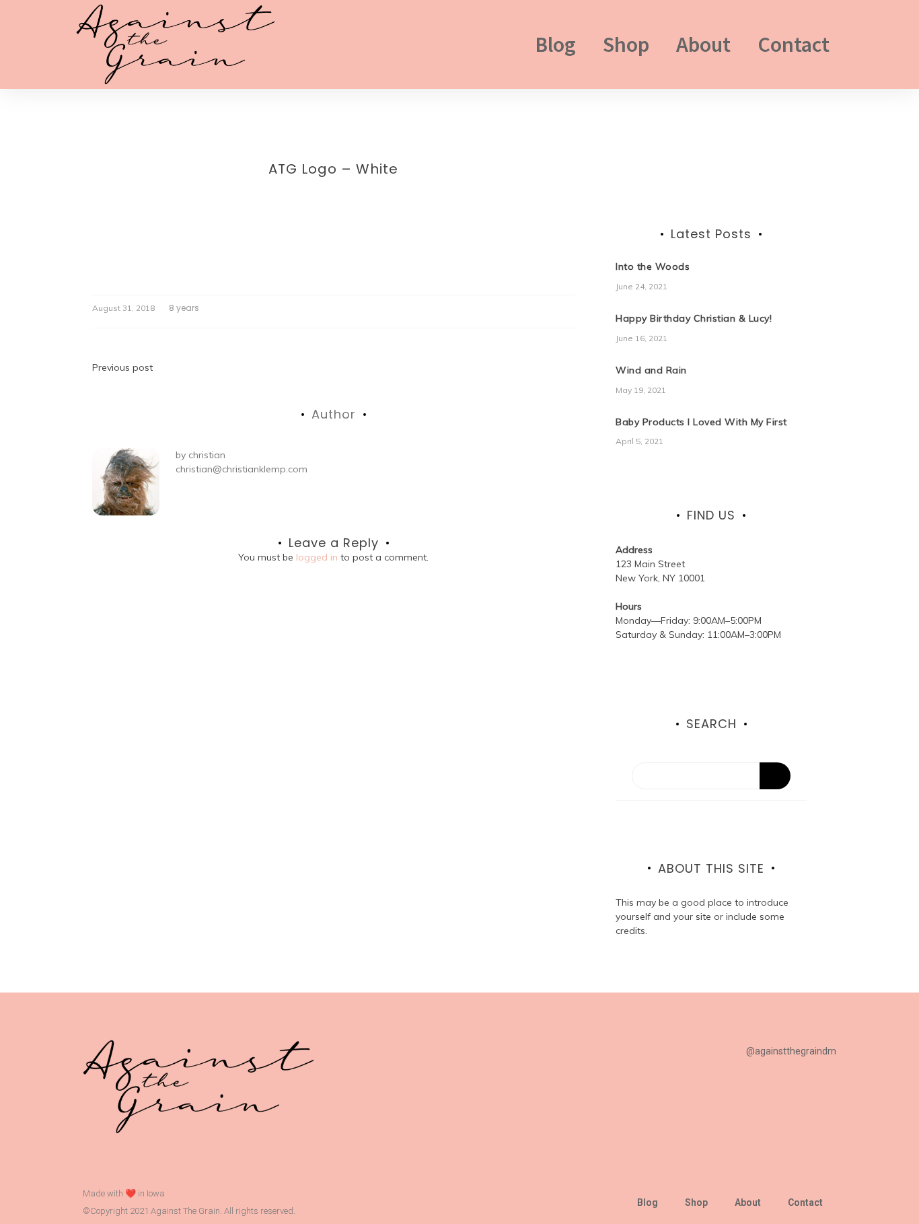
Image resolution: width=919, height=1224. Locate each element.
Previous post (122, 367)
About (703, 44)
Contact (794, 44)
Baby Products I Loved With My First (701, 422)
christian (206, 455)
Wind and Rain (651, 370)
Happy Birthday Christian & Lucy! (694, 318)
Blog (555, 44)
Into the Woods (653, 266)
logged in (317, 557)
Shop (626, 44)
